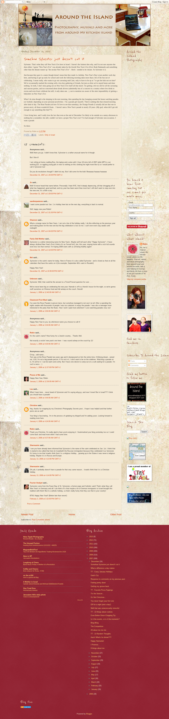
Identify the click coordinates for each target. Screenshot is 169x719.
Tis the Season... (97, 594)
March (94, 682)
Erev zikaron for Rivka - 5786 (33, 571)
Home (72, 514)
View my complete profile (136, 279)
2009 (91, 551)
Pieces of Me (35, 375)
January (94, 689)
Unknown (33, 279)
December (95, 561)
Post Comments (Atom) (41, 520)
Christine (33, 405)
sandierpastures (36, 201)
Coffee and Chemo (30, 569)
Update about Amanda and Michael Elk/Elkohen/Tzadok (43, 584)
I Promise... (95, 645)
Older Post (115, 514)
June (93, 671)
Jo (31, 182)
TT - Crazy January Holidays (102, 572)
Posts (132, 361)
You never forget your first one (102, 601)
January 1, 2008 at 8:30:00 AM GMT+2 (45, 344)
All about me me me (98, 630)
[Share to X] (30, 135)
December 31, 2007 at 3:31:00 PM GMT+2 (46, 212)
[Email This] (25, 135)
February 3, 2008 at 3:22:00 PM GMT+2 (45, 499)
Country (132, 213)
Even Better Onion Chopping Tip (103, 615)
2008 (91, 555)
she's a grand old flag (31, 577)
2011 (91, 544)
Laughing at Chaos (31, 562)
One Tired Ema (29, 588)
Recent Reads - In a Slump (33, 539)
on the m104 (28, 575)
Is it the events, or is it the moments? (105, 619)
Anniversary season (30, 590)
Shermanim (34, 445)
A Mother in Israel (30, 582)
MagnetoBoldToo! (30, 550)
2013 (91, 537)
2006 (91, 694)
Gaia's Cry (95, 575)
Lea (31, 389)
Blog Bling (94, 623)
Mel (31, 257)
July (93, 667)
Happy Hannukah (97, 641)
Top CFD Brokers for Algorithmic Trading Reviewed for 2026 (44, 552)
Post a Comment (33, 504)
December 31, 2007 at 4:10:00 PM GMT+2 (46, 250)
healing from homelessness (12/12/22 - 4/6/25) (40, 545)
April (93, 678)
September (95, 660)
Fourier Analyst (36, 483)
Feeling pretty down (98, 583)
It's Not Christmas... (98, 597)
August (94, 664)
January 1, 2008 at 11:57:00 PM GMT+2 (45, 367)
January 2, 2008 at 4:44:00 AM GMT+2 (45, 398)
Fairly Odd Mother (37, 239)
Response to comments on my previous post (108, 579)
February (94, 686)
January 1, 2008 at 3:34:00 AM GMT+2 (45, 325)
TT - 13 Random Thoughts (101, 634)
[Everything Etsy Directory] (137, 459)
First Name (133, 208)
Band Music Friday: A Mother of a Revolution (39, 564)
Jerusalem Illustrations (31, 558)
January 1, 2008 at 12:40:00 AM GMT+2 (45, 292)
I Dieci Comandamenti (31, 597)
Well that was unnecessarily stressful (105, 608)
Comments (134, 365)
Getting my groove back (100, 586)
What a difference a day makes (103, 568)
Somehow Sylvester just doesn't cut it (54, 59)
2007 (91, 558)
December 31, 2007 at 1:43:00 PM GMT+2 (46, 175)
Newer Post (27, 514)
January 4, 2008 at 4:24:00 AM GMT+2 (45, 421)
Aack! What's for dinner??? (101, 637)
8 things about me (97, 648)
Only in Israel (50, 135)
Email (131, 202)
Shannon (33, 220)
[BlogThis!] (27, 135)
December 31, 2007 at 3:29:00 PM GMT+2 (46, 194)
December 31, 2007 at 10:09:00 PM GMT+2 (46, 271)
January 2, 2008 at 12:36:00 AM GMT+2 (45, 381)
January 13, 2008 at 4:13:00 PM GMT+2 (45, 459)
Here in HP (27, 556)
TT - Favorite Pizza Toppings (102, 590)
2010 (91, 547)
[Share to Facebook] (32, 135)
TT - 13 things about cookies (102, 612)
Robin (32, 333)
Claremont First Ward (38, 300)
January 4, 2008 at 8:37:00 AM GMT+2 (45, 438)
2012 (91, 540)
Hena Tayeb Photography (33, 537)
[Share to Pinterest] (35, 135)
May (93, 675)
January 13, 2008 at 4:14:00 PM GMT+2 (45, 475)
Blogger (89, 714)
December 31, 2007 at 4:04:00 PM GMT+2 (46, 231)
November (95, 653)
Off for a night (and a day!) (101, 604)
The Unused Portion (31, 543)
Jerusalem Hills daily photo (34, 595)
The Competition (97, 626)
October (94, 657)
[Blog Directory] (25, 707)
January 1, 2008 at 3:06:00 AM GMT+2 (45, 311)
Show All (80, 600)
